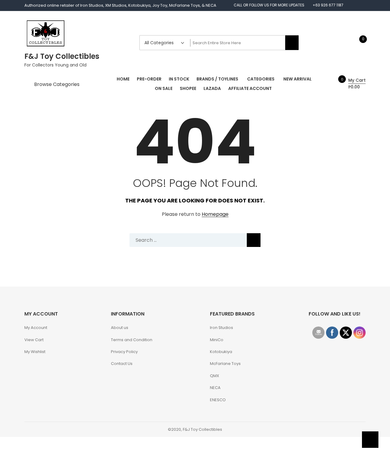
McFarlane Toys (225, 363)
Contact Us (122, 363)
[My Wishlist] (357, 42)
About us (119, 327)
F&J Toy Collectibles (61, 56)
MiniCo (216, 340)
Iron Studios (221, 327)
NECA (215, 388)
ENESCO (218, 400)
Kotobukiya (221, 352)
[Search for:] (195, 240)
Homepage (215, 214)
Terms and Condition (131, 340)
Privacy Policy (124, 352)
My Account (35, 327)
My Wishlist (34, 352)
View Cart (34, 340)
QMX (214, 376)
